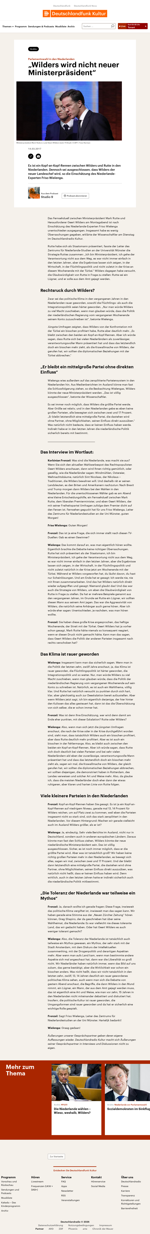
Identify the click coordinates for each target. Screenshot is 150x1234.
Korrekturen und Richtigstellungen (131, 1202)
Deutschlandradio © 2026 (75, 1221)
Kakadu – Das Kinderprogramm (10, 1204)
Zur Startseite (56, 1156)
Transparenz (128, 1195)
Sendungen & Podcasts (41, 26)
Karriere (125, 1190)
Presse (124, 1186)
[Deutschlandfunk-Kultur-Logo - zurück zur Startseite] (75, 13)
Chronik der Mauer (102, 1228)
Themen (6, 26)
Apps (64, 1186)
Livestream (37, 1181)
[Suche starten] (112, 26)
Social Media (98, 1186)
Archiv (71, 26)
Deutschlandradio (131, 1181)
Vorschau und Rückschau (9, 1183)
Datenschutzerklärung (50, 1225)
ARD (51, 1228)
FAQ (63, 1181)
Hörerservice (98, 1181)
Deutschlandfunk (61, 6)
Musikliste (60, 26)
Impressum (105, 1225)
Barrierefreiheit (129, 1208)
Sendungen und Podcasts (10, 1191)
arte (85, 1228)
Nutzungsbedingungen (81, 1225)
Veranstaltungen (70, 1200)
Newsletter (67, 1190)
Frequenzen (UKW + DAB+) (42, 1188)
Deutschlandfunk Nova (85, 6)
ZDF (61, 1228)
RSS (63, 1195)
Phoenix (72, 1228)
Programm (21, 26)
